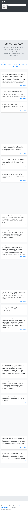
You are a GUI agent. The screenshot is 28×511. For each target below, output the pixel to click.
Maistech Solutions (6, 507)
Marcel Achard (23, 85)
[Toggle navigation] (4, 10)
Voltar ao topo (23, 506)
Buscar (4, 7)
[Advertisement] (14, 26)
